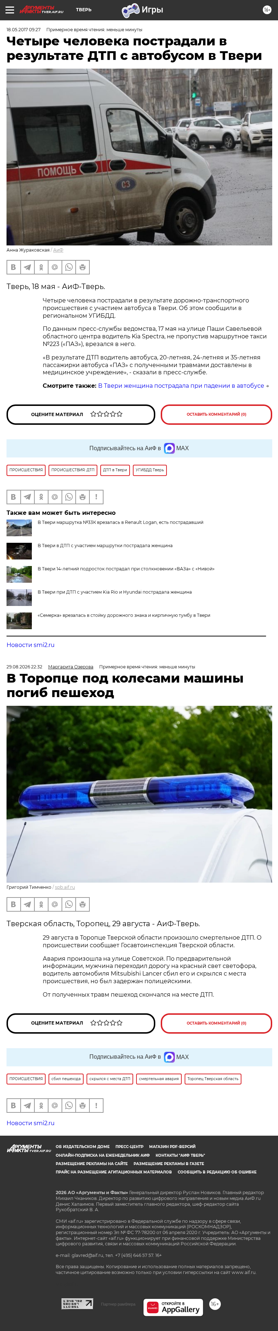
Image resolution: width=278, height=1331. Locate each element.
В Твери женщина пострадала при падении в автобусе (181, 385)
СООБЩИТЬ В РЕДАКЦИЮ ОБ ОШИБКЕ (217, 1172)
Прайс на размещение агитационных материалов (114, 1172)
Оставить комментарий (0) (217, 414)
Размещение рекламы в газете (169, 1163)
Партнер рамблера (118, 1304)
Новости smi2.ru (31, 645)
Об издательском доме (83, 1146)
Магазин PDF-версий (172, 1146)
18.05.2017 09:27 (24, 29)
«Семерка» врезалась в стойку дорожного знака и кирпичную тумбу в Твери (124, 615)
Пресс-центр (129, 1146)
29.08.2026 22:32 (24, 666)
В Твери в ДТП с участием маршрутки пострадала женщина (105, 545)
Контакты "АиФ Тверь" (180, 1155)
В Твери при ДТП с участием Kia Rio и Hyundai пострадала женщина (115, 592)
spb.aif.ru (65, 887)
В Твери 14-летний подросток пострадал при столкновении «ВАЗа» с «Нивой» (126, 568)
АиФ (58, 250)
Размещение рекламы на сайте (92, 1163)
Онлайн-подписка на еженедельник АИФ (103, 1155)
